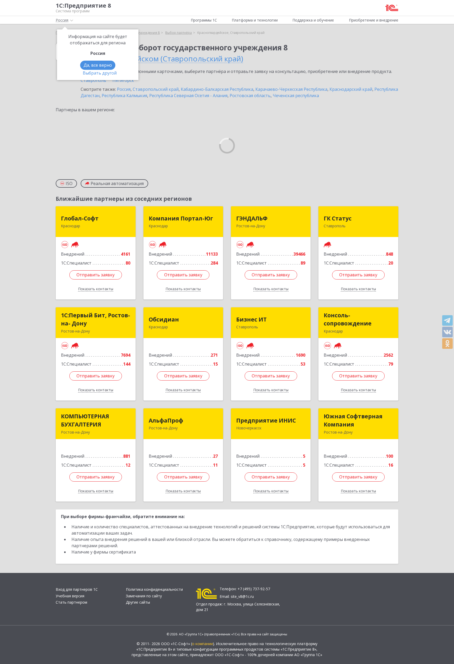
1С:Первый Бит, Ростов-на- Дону (95, 319)
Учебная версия (70, 595)
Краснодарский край (350, 89)
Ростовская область (250, 95)
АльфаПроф (166, 420)
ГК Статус (338, 218)
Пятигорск (123, 80)
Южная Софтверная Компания (353, 420)
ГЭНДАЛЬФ (251, 218)
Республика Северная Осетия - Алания (188, 95)
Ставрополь (93, 80)
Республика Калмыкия (124, 95)
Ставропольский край (156, 89)
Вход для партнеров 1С (77, 589)
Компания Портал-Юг (181, 218)
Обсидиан (164, 319)
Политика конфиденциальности (154, 589)
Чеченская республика (296, 95)
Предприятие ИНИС (266, 420)
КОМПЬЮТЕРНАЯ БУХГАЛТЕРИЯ (85, 420)
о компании (202, 643)
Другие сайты (138, 602)
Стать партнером (71, 602)
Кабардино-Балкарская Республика (217, 89)
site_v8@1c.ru (242, 596)
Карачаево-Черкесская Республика (291, 89)
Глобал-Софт (80, 218)
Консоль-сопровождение (348, 319)
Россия (124, 89)
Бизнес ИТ (251, 319)
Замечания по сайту (144, 595)
